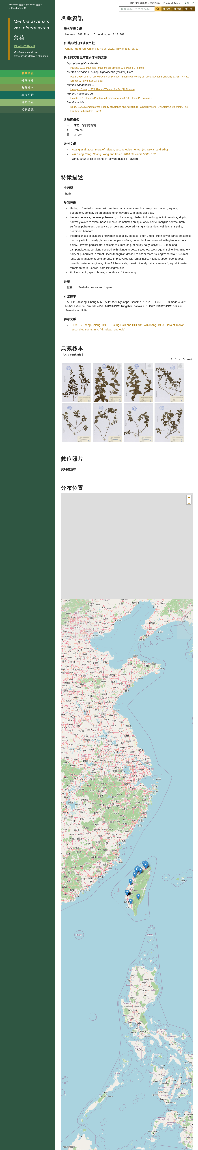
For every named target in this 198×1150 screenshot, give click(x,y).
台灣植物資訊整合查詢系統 (145, 3)
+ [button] (189, 497)
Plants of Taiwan (172, 3)
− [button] (189, 502)
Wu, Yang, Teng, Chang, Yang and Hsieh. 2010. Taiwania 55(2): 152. (114, 154)
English (190, 3)
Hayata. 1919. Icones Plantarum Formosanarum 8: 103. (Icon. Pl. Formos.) (110, 98)
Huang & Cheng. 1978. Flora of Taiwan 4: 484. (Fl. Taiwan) (102, 89)
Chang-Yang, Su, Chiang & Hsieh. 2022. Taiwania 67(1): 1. (101, 48)
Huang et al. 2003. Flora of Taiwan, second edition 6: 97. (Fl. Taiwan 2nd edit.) (120, 149)
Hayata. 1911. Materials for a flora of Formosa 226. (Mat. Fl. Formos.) (107, 67)
